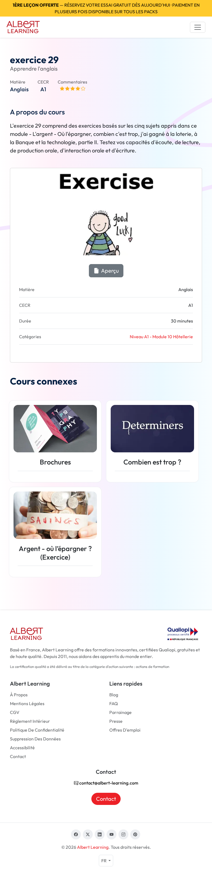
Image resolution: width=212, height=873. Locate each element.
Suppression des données (35, 739)
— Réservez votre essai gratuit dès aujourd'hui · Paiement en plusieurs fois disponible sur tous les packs (106, 8)
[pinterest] (135, 834)
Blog (113, 694)
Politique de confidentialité (37, 730)
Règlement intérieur (30, 721)
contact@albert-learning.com (108, 783)
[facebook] (76, 834)
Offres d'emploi (125, 730)
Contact (18, 756)
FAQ (113, 703)
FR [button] (104, 860)
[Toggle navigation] (197, 27)
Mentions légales (27, 703)
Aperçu (109, 270)
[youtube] (111, 834)
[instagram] (123, 834)
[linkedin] (100, 834)
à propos (19, 694)
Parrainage (120, 712)
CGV (14, 712)
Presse (116, 721)
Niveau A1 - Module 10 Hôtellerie (161, 336)
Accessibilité (22, 747)
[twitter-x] (88, 834)
